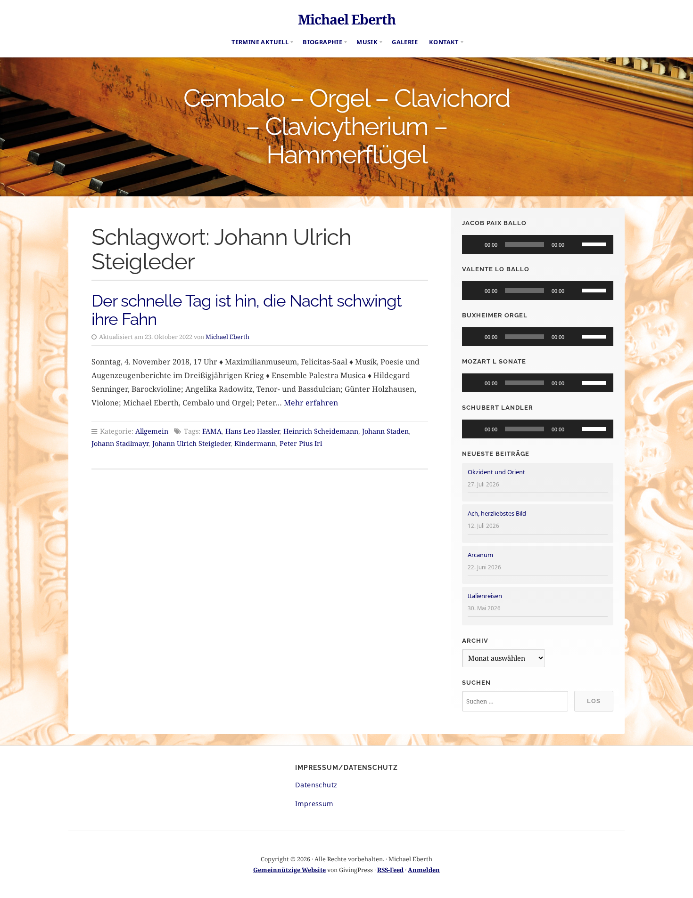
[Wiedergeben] (474, 244)
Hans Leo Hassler (252, 431)
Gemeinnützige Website (289, 870)
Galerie (405, 42)
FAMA (212, 431)
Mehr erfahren (311, 402)
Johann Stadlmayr (119, 443)
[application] (537, 244)
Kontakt (444, 42)
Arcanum (480, 554)
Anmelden (424, 870)
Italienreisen (485, 595)
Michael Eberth (347, 19)
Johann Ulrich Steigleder (191, 443)
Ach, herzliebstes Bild (497, 513)
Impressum (314, 803)
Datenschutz (316, 784)
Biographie (322, 42)
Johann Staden (385, 431)
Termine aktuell (260, 42)
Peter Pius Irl (301, 443)
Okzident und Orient (496, 472)
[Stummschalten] (574, 244)
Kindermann (255, 443)
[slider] (595, 243)
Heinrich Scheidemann (320, 431)
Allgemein (151, 431)
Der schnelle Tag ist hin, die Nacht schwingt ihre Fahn (246, 310)
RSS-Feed (390, 870)
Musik (367, 42)
